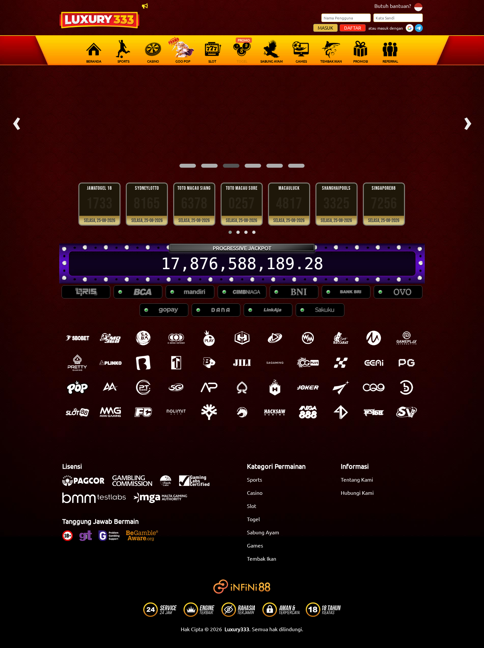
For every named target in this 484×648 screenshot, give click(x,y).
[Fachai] (143, 412)
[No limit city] (176, 412)
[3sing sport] (176, 338)
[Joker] (308, 387)
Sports (254, 479)
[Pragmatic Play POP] (77, 387)
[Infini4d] (341, 412)
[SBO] (77, 338)
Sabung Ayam (263, 532)
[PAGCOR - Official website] (86, 484)
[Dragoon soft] (242, 412)
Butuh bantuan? (392, 5)
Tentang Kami (357, 479)
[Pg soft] (406, 362)
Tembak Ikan (261, 558)
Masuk (325, 28)
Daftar (352, 28)
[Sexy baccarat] (341, 338)
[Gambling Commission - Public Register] (135, 484)
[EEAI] (374, 362)
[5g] (176, 387)
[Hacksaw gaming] (275, 412)
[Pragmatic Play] (209, 338)
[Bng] (406, 387)
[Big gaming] (143, 362)
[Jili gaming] (242, 362)
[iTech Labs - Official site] (169, 484)
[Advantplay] (209, 387)
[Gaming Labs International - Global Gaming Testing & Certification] (197, 484)
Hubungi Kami (357, 492)
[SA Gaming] (275, 362)
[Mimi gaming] (110, 412)
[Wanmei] (308, 338)
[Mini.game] (110, 362)
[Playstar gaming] (341, 387)
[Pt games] (143, 387)
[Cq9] (374, 387)
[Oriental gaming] (308, 362)
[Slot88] (77, 412)
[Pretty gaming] (77, 362)
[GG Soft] (242, 338)
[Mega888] (308, 412)
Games (255, 545)
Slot (251, 505)
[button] (188, 165)
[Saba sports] (143, 338)
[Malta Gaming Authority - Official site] (164, 501)
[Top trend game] (176, 362)
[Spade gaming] (242, 387)
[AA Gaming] (110, 387)
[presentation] (16, 121)
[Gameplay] (406, 338)
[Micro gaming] (374, 338)
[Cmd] (110, 338)
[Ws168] (374, 412)
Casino (254, 492)
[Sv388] (406, 412)
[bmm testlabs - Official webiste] (97, 501)
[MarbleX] (341, 362)
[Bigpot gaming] (209, 362)
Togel (253, 519)
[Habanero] (275, 387)
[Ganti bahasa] (418, 6)
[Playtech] (275, 338)
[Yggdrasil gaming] (209, 412)
